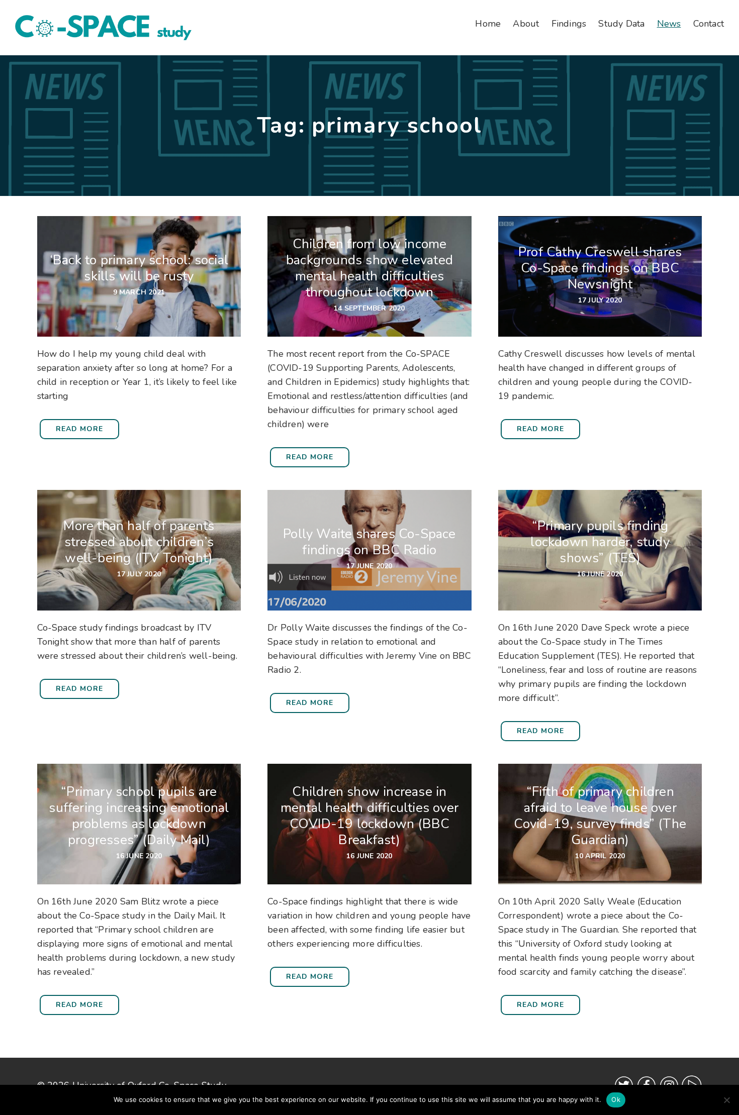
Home (488, 24)
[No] (726, 1100)
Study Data (621, 24)
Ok (615, 1099)
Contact (708, 24)
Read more (79, 429)
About (526, 24)
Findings (569, 24)
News (669, 24)
